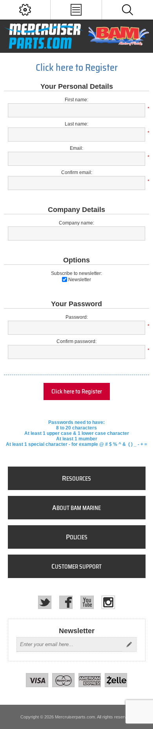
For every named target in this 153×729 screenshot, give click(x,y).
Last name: (76, 124)
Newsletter (79, 279)
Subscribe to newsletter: (76, 273)
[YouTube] (87, 602)
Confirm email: (76, 172)
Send (129, 644)
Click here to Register (76, 391)
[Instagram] (108, 602)
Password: (77, 317)
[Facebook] (66, 602)
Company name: (76, 223)
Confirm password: (76, 341)
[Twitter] (44, 602)
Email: (76, 148)
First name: (76, 99)
